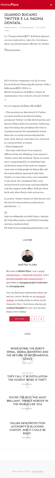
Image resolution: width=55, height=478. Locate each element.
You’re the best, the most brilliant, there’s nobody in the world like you (27, 401)
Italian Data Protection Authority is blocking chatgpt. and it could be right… (27, 428)
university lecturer (32, 275)
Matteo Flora (11, 28)
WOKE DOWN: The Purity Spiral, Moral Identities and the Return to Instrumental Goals (27, 354)
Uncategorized (27, 28)
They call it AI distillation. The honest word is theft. (27, 378)
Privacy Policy (37, 471)
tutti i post (19, 319)
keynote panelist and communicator (24, 279)
